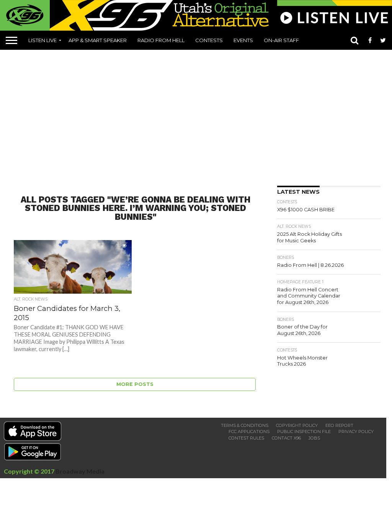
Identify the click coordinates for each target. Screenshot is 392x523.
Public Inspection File (304, 431)
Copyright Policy (297, 425)
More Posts (135, 384)
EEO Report (339, 425)
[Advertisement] (199, 114)
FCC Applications (249, 431)
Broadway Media (80, 471)
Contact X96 (286, 438)
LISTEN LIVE (42, 40)
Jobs (314, 438)
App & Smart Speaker (98, 40)
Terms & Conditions (244, 425)
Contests (209, 40)
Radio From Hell (161, 40)
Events (243, 40)
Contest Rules (246, 438)
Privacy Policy (356, 431)
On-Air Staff (281, 40)
